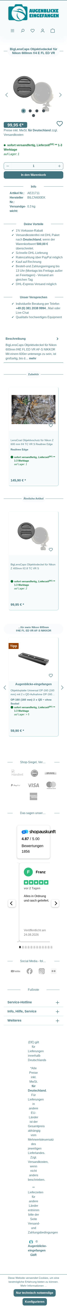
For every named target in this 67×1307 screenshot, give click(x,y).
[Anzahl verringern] (8, 166)
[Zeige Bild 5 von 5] (33, 115)
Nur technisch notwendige (34, 1292)
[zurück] (4, 687)
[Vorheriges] (6, 94)
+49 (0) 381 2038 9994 (31, 308)
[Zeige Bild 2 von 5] (30, 110)
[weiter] (62, 687)
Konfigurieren (34, 1301)
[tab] (32, 348)
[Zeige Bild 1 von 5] (23, 110)
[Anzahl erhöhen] (59, 166)
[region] (33, 434)
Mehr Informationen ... (33, 1285)
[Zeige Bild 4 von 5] (43, 110)
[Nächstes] (60, 94)
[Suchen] (22, 30)
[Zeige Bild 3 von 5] (36, 110)
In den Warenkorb (33, 174)
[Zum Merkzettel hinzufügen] (59, 123)
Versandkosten (38, 1161)
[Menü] (12, 30)
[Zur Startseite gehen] (33, 12)
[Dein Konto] (42, 30)
